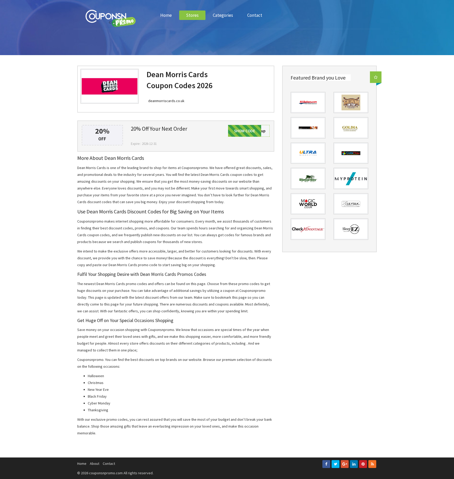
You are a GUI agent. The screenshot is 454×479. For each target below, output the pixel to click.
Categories (223, 15)
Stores (192, 15)
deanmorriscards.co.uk (166, 100)
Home (166, 15)
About (94, 463)
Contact (254, 15)
